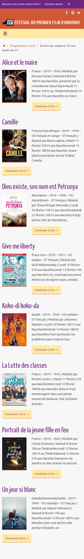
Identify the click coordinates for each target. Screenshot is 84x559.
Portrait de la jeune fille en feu (35, 430)
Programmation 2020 (22, 46)
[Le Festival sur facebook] (67, 13)
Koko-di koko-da (20, 306)
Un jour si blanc (19, 490)
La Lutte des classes (24, 365)
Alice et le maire (19, 62)
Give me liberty (18, 246)
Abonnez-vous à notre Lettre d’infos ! (21, 4)
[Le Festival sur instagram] (73, 13)
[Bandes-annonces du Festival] (79, 13)
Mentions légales (54, 4)
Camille (10, 122)
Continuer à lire (45, 106)
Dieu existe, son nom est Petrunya (40, 187)
